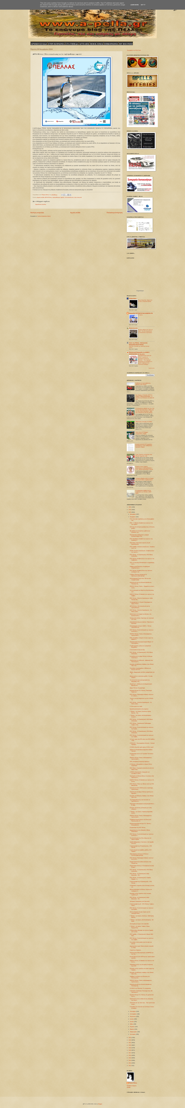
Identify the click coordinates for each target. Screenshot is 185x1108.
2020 (130, 1045)
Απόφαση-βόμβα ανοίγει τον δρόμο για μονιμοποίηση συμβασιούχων (144, 479)
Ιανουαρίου (133, 1034)
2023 (130, 1037)
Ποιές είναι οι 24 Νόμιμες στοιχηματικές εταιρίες (141, 433)
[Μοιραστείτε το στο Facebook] (68, 195)
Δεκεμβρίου (133, 514)
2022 (130, 1040)
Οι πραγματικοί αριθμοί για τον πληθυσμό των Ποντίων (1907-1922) (143, 492)
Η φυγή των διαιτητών (135, 950)
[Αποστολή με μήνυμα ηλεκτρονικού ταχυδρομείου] (62, 195)
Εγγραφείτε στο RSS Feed (134, 50)
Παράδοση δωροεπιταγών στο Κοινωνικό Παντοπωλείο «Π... (140, 820)
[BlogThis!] (64, 195)
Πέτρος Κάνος (133, 1083)
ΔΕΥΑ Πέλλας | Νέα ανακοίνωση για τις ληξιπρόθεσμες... (140, 606)
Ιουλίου (132, 1019)
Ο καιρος (140, 314)
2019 (130, 1047)
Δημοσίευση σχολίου (40, 204)
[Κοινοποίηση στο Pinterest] (70, 195)
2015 (130, 1057)
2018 (130, 1050)
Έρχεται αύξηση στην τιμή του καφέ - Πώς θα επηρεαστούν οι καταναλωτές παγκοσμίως (145, 331)
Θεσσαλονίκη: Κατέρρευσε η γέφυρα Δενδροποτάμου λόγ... (139, 535)
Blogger (100, 1104)
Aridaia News (132, 298)
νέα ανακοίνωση (69, 197)
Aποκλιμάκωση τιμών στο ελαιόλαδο (139, 923)
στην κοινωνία (78, 197)
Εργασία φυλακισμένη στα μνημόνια (139, 709)
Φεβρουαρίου (133, 1031)
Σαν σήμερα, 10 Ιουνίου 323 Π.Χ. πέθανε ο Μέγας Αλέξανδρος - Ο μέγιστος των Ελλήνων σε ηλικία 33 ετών (144, 397)
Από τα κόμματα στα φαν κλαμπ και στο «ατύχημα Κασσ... (140, 912)
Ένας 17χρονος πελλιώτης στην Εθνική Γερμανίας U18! (143, 455)
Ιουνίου (132, 1021)
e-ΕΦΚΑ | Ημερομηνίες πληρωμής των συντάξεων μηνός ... (140, 772)
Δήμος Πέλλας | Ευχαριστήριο (137, 688)
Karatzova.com (133, 328)
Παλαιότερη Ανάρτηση (114, 212)
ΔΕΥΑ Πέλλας (48, 197)
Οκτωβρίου (133, 1011)
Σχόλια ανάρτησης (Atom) (44, 216)
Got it (143, 5)
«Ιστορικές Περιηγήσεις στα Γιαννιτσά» (140, 901)
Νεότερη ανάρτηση (37, 212)
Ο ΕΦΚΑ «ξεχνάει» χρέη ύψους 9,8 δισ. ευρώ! (142, 747)
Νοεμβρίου (133, 516)
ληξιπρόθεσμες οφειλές (58, 197)
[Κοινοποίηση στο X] (66, 195)
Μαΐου (131, 1024)
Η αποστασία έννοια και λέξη (137, 649)
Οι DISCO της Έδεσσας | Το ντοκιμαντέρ (140, 988)
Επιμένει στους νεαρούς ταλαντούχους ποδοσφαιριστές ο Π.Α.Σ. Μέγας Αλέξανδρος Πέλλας (144, 468)
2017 (130, 1052)
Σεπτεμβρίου (133, 1014)
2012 (130, 1065)
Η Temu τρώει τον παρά (136, 706)
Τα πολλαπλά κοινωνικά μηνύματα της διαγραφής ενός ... (140, 680)
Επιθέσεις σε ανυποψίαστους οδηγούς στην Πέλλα (143, 383)
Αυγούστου (133, 1016)
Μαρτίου (132, 1029)
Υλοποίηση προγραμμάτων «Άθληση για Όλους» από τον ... (140, 669)
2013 (130, 1063)
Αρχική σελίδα (40, 197)
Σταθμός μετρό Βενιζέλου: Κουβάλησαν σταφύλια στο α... (140, 567)
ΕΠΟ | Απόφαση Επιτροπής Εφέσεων (139, 761)
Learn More (134, 5)
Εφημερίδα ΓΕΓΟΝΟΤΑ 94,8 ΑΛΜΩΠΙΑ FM (141, 313)
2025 (130, 509)
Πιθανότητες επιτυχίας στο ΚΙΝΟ (143, 421)
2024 (130, 512)
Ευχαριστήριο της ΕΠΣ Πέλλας (137, 827)
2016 (130, 1055)
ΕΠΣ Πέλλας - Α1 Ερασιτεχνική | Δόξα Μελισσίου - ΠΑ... (139, 874)
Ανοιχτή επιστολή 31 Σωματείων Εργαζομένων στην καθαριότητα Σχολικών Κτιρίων (143, 446)
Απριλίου (132, 1026)
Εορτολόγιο (140, 291)
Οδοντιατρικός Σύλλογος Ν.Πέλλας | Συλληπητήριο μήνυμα (139, 854)
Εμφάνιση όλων (152, 368)
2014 (130, 1060)
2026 (130, 507)
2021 (130, 1042)
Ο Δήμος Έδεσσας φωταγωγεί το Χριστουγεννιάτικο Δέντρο (138, 575)
